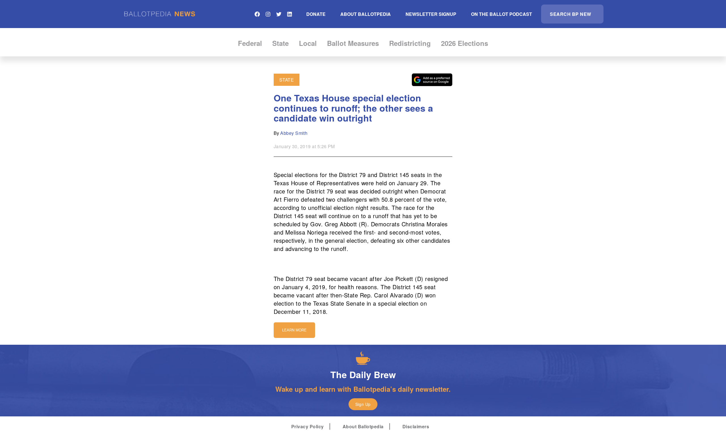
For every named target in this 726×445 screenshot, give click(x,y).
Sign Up (362, 404)
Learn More (294, 330)
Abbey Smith (293, 133)
